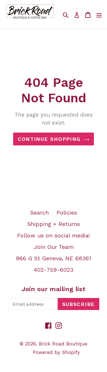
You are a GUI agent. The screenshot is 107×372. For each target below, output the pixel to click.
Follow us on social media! (53, 235)
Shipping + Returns (53, 224)
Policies (66, 212)
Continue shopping (49, 139)
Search (39, 212)
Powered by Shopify (56, 352)
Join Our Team (54, 246)
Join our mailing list (53, 289)
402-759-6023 (53, 269)
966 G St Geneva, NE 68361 (53, 258)
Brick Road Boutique (63, 344)
